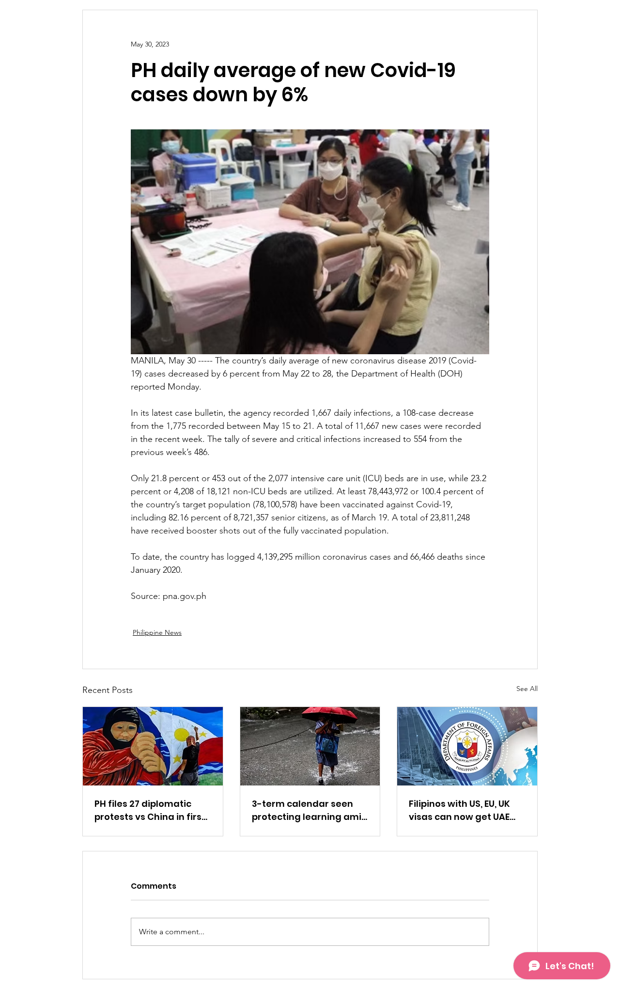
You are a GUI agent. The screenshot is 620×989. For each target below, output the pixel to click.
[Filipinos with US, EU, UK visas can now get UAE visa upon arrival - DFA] (467, 746)
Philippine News (157, 632)
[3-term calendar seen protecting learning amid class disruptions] (310, 746)
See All (527, 688)
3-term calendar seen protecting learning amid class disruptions (310, 810)
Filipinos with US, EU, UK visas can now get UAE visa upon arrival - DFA (460, 810)
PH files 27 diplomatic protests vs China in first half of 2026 (149, 810)
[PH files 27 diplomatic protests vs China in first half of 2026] (153, 746)
